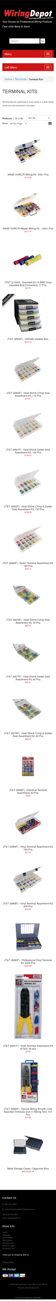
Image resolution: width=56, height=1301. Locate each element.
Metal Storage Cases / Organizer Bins (28, 1168)
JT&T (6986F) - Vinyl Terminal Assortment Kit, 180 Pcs (28, 848)
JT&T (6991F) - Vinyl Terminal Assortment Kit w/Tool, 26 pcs (28, 1047)
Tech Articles (7, 1237)
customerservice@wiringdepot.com (19, 1209)
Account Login (8, 1245)
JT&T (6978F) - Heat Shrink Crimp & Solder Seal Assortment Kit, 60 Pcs (28, 734)
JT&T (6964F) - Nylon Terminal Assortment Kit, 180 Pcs (28, 564)
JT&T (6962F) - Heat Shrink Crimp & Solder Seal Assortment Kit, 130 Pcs (28, 508)
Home (8, 79)
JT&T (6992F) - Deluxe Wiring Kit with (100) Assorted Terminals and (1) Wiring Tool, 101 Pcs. (28, 1111)
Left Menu (11, 67)
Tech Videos (7, 1240)
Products (6, 1235)
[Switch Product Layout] (50, 123)
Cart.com (37, 1297)
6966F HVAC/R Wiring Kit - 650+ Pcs (28, 174)
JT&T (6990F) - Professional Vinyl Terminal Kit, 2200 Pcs (28, 961)
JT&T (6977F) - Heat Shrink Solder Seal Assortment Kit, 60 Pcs (28, 678)
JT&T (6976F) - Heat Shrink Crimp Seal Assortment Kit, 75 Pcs (28, 621)
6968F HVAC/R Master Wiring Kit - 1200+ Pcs (28, 228)
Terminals (21, 79)
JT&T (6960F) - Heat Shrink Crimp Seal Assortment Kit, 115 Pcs (28, 394)
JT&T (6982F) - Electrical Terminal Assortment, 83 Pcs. (28, 791)
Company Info (8, 1243)
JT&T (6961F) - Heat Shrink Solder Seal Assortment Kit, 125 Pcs (28, 451)
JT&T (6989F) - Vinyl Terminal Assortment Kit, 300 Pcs (28, 905)
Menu (8, 54)
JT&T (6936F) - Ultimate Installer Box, (28, 339)
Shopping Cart (8, 1248)
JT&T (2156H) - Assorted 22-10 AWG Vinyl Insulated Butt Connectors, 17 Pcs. (28, 283)
